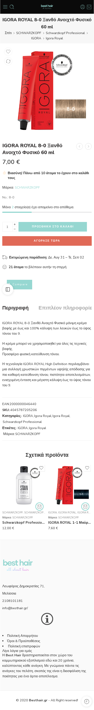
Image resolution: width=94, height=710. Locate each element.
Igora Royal (54, 38)
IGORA (36, 38)
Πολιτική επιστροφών (24, 646)
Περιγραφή (15, 308)
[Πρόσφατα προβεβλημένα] (86, 701)
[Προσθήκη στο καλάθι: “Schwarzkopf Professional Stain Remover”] (39, 506)
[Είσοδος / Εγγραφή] (82, 7)
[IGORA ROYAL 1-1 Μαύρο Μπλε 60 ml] (70, 485)
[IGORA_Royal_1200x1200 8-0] (47, 90)
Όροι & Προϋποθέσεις (23, 641)
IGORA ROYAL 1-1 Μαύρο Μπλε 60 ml (70, 522)
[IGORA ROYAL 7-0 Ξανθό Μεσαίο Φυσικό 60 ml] (79, 146)
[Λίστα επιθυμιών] (8, 51)
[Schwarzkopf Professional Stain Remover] (24, 485)
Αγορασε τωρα (47, 241)
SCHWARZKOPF (28, 33)
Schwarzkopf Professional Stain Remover (24, 522)
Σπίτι (8, 33)
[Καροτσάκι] (89, 7)
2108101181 (12, 600)
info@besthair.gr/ (15, 608)
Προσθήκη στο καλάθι (53, 226)
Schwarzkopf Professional (65, 33)
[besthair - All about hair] (47, 7)
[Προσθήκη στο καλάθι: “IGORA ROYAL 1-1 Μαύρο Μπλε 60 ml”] (85, 506)
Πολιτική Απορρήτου (22, 635)
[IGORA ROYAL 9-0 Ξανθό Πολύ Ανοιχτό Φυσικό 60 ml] (88, 146)
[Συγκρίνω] (8, 61)
